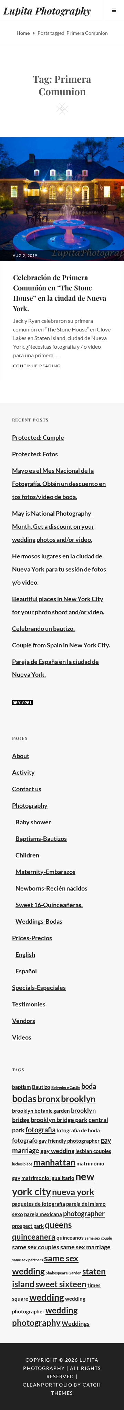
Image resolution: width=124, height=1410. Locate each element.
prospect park (28, 1226)
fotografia (40, 1129)
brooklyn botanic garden (41, 1111)
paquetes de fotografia (38, 1204)
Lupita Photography (47, 10)
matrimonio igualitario (47, 1178)
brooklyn (78, 1098)
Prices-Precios (32, 938)
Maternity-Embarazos (45, 871)
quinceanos (70, 1237)
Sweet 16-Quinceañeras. (49, 904)
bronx (49, 1099)
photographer (84, 1213)
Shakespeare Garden (63, 1273)
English (25, 954)
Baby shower (33, 822)
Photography (30, 805)
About (20, 755)
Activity (23, 772)
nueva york (73, 1191)
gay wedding (57, 1150)
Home (24, 33)
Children (27, 855)
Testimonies (28, 1004)
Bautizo (41, 1087)
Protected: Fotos (35, 454)
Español (26, 971)
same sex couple (98, 1238)
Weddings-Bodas (39, 921)
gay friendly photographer (69, 1141)
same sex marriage (85, 1247)
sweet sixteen (60, 1284)
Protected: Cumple (38, 437)
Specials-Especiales (39, 987)
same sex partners (27, 1260)
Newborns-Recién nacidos (51, 888)
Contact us (26, 789)
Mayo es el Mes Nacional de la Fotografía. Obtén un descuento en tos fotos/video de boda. (59, 483)
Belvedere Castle (65, 1087)
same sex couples (35, 1247)
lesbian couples (93, 1151)
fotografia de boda (78, 1130)
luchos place (22, 1164)
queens (58, 1225)
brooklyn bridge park (59, 1119)
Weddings (76, 1323)
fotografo (25, 1140)
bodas (24, 1098)
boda (88, 1086)
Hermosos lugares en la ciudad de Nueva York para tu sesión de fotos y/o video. (59, 569)
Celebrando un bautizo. (43, 628)
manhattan (54, 1162)
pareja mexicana (43, 1214)
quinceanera (33, 1236)
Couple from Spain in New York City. (61, 645)
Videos (21, 1037)
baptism (21, 1087)
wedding (46, 1297)
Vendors (23, 1020)
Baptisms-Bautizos (41, 838)
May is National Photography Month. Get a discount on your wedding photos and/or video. (53, 526)
